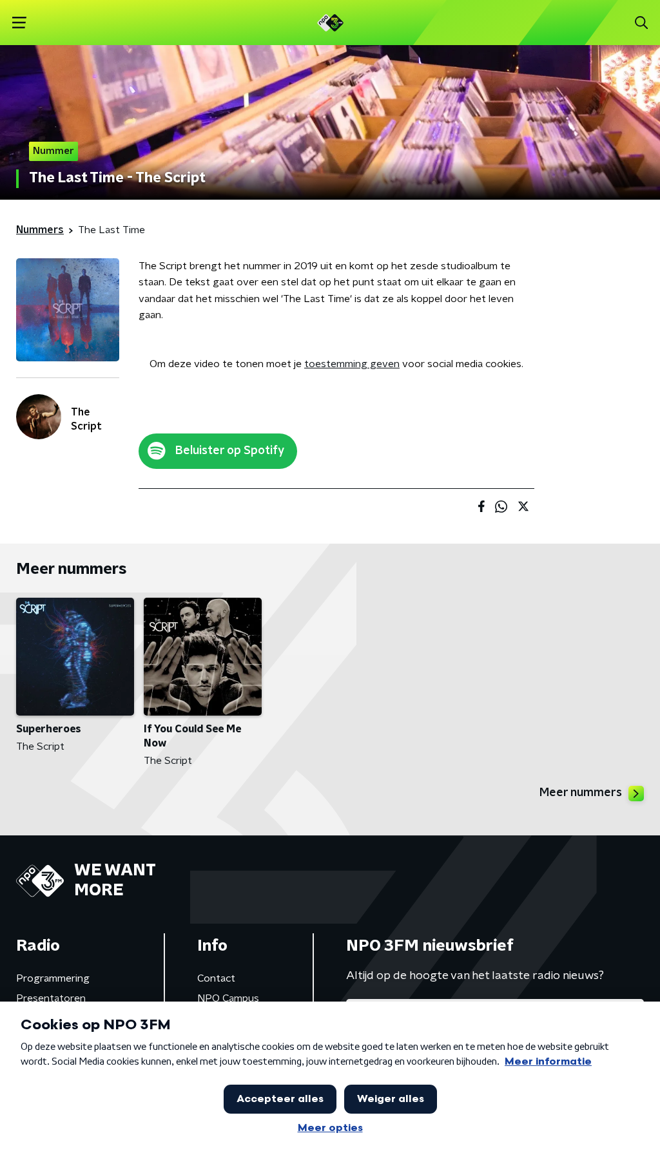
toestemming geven (352, 364)
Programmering (53, 978)
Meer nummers (580, 793)
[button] (19, 23)
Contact (216, 978)
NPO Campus (228, 998)
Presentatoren (51, 998)
